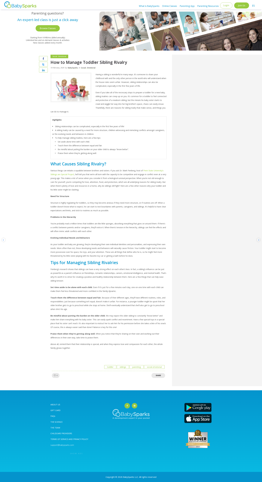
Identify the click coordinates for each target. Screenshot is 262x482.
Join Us (241, 5)
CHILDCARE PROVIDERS (61, 433)
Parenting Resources (208, 6)
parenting (136, 367)
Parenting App (187, 6)
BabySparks (73, 67)
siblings (123, 367)
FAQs (52, 416)
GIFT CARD (55, 410)
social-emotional (154, 367)
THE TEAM (55, 427)
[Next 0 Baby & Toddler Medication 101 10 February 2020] (260, 244)
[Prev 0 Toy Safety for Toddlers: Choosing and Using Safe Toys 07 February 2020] (2, 244)
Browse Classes (48, 28)
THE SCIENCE (56, 422)
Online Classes (169, 6)
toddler (110, 367)
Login (226, 5)
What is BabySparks (149, 6)
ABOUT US (55, 404)
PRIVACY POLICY (80, 439)
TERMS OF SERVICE (59, 439)
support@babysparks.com (62, 445)
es (253, 5)
